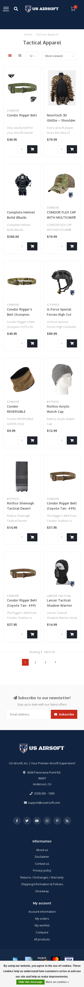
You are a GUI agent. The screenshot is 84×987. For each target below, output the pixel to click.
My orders (42, 919)
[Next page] (55, 662)
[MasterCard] (55, 959)
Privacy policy (42, 870)
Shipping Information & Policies (42, 884)
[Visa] (69, 959)
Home (28, 34)
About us (42, 850)
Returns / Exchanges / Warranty (42, 877)
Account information (42, 912)
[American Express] (15, 959)
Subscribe (66, 714)
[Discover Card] (42, 959)
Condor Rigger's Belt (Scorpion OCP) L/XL (19, 314)
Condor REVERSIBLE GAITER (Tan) (17, 411)
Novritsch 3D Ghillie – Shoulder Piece (61, 120)
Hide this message (30, 982)
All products (42, 939)
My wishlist (42, 925)
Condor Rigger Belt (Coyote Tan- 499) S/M (62, 508)
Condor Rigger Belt (22, 115)
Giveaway (42, 891)
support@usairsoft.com (44, 803)
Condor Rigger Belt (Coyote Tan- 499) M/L (22, 605)
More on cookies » (57, 982)
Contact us (42, 864)
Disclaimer (42, 857)
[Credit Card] (28, 959)
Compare (42, 932)
